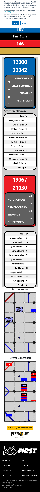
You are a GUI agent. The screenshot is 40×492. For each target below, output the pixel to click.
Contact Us (6, 465)
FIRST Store (6, 470)
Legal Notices (7, 475)
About (24, 460)
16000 (20, 61)
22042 (20, 70)
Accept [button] (15, 23)
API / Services (7, 460)
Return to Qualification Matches (20, 428)
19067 (20, 179)
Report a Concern (29, 475)
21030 (20, 187)
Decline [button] (24, 23)
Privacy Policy (9, 12)
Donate (25, 465)
